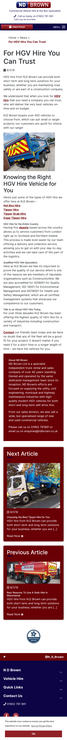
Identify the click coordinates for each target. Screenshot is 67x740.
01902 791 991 (44, 16)
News (23, 37)
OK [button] (33, 733)
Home (12, 37)
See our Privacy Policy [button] (41, 726)
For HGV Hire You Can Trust (27, 41)
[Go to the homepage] (33, 5)
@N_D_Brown (54, 657)
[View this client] (33, 636)
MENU (56, 27)
